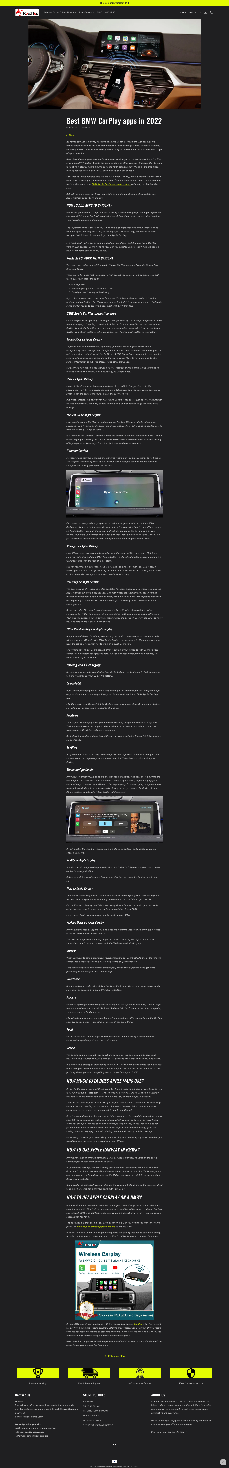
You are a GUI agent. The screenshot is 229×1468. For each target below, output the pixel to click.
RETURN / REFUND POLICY (95, 1411)
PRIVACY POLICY (91, 1415)
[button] (60, 12)
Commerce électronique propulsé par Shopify (121, 1466)
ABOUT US (88, 1401)
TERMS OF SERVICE (92, 1420)
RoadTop (138, 1324)
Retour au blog (116, 1356)
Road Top (100, 1466)
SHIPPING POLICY (91, 1406)
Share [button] (71, 135)
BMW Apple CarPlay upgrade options (111, 184)
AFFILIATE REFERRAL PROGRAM (98, 1425)
